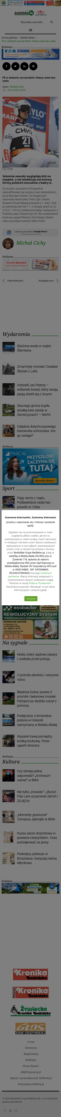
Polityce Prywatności (40, 583)
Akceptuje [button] (30, 598)
